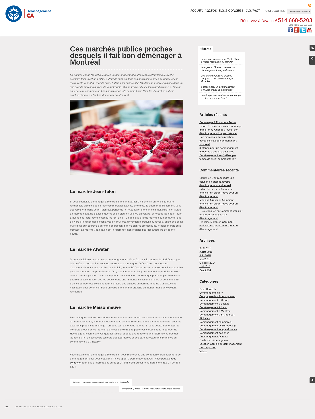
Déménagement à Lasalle (214, 303)
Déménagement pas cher (214, 332)
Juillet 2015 (206, 251)
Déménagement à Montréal (215, 310)
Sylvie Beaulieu (208, 189)
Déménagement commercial (215, 321)
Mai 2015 (204, 259)
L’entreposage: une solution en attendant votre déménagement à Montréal (216, 181)
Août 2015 (205, 248)
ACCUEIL (196, 10)
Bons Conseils (231, 10)
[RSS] (309, 5)
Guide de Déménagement (214, 340)
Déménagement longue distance (218, 329)
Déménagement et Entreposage (217, 325)
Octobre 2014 (207, 262)
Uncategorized (207, 347)
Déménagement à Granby (214, 300)
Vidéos (211, 10)
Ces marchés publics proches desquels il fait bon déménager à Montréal (126, 55)
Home (7, 407)
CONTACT (253, 10)
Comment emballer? (211, 292)
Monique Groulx (208, 199)
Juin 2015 (205, 255)
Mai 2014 (204, 266)
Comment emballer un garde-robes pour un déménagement (218, 193)
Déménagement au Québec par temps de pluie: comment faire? (221, 96)
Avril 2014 (205, 270)
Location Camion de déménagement (220, 343)
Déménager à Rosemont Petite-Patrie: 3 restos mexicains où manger (221, 60)
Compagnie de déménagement (217, 296)
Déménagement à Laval (213, 307)
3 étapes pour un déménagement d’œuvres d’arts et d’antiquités (101, 382)
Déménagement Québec (213, 336)
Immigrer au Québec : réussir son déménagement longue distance (151, 389)
